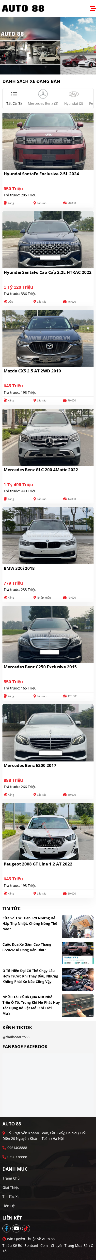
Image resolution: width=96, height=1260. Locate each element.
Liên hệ (8, 1205)
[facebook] (6, 1228)
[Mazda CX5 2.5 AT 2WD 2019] (48, 338)
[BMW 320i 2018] (48, 535)
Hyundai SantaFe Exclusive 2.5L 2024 (41, 174)
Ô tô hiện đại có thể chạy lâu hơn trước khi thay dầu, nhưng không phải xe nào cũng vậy (30, 976)
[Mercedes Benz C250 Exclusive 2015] (48, 634)
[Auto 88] (24, 9)
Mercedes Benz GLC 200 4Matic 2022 (41, 469)
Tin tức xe (10, 1196)
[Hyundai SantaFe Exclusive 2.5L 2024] (48, 141)
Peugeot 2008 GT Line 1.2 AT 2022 (38, 864)
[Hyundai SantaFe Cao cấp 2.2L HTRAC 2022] (48, 239)
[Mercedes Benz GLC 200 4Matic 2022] (48, 437)
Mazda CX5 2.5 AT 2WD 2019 (32, 371)
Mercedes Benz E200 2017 (30, 765)
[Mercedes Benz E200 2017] (48, 732)
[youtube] (16, 1228)
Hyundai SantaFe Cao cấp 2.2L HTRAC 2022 (48, 272)
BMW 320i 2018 (19, 568)
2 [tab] (50, 67)
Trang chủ (11, 1178)
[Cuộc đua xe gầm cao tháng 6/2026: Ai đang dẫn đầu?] (78, 953)
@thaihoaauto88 (16, 1037)
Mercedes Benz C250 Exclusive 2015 (40, 667)
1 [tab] (45, 67)
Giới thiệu (10, 1187)
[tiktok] (26, 1228)
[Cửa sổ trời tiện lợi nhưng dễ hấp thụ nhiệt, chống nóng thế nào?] (78, 926)
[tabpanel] (48, 45)
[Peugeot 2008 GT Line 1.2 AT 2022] (48, 831)
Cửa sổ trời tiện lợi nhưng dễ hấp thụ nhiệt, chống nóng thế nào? (29, 923)
